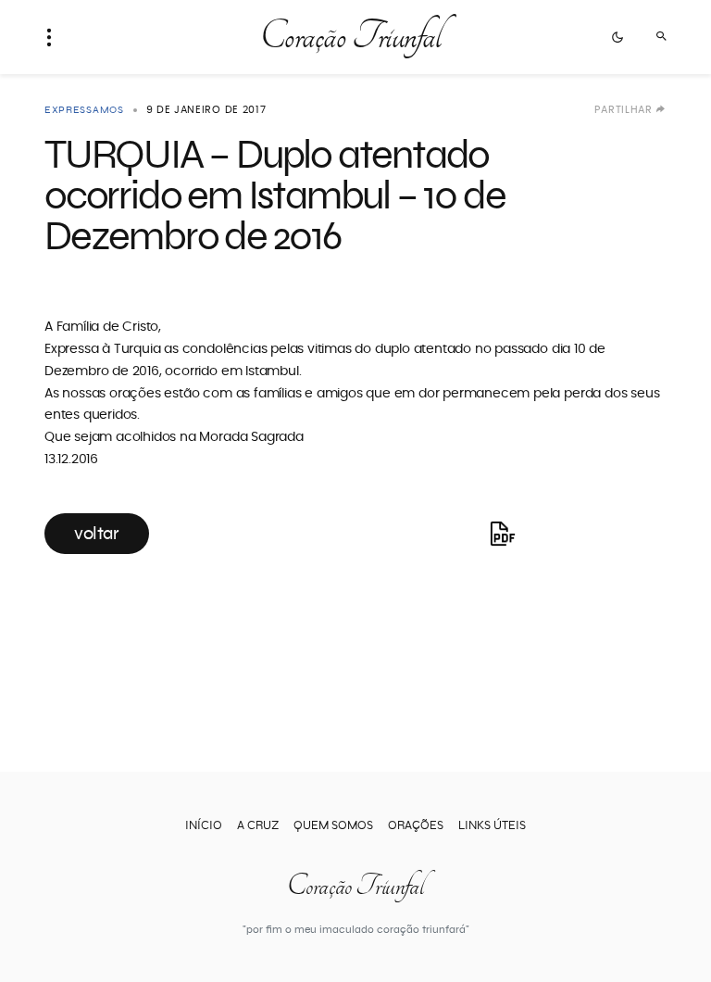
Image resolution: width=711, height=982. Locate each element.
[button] (54, 37)
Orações (415, 826)
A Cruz (258, 826)
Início (203, 826)
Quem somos (333, 826)
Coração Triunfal (350, 37)
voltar (96, 533)
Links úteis (492, 826)
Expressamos (84, 110)
